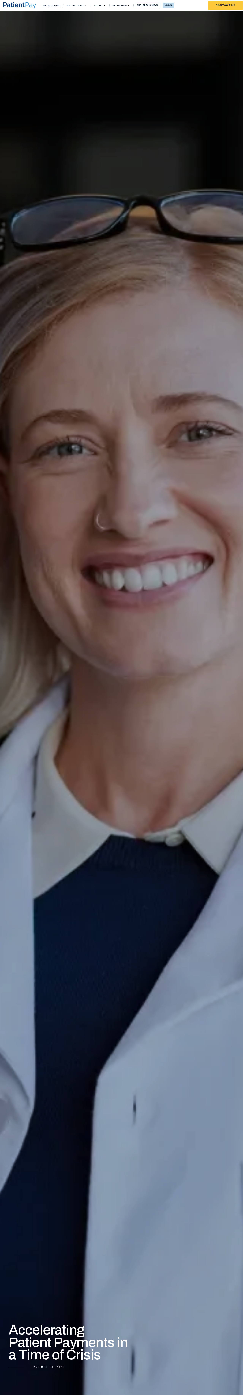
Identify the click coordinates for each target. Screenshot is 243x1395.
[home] (19, 5)
